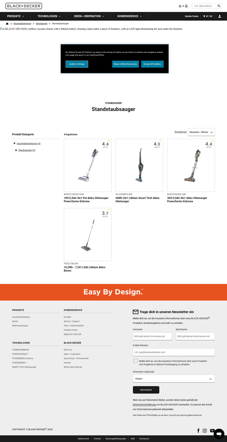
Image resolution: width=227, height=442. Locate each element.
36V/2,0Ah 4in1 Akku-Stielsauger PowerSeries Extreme (187, 199)
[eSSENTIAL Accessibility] (183, 5)
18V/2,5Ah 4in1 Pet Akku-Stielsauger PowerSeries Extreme (86, 199)
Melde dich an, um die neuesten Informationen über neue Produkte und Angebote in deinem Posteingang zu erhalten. (173, 363)
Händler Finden (191, 16)
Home (7, 23)
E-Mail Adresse (140, 345)
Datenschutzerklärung (144, 404)
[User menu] (219, 16)
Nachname (181, 329)
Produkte (14, 16)
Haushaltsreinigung (22, 23)
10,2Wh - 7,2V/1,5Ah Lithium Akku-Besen (85, 269)
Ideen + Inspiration (87, 16)
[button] (198, 431)
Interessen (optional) (143, 371)
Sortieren (181, 132)
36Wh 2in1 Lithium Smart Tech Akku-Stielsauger (137, 199)
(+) (16, 150)
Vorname (137, 329)
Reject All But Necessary (125, 64)
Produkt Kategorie (23, 134)
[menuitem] (15, 16)
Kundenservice (127, 16)
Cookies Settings (77, 64)
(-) (14, 143)
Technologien (47, 16)
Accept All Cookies (152, 64)
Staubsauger (41, 23)
